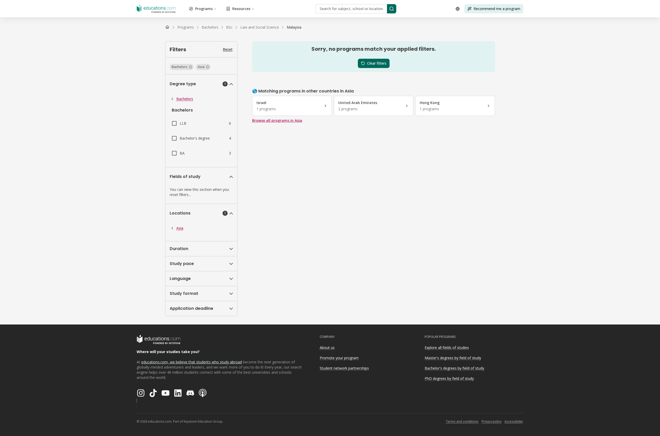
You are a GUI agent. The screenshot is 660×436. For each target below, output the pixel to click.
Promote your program (339, 357)
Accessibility (514, 421)
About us (327, 347)
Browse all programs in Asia (277, 120)
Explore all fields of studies (447, 347)
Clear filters (376, 63)
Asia (179, 228)
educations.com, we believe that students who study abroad (191, 362)
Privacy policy (491, 421)
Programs (204, 8)
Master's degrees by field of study (453, 357)
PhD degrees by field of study (449, 378)
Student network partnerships (344, 368)
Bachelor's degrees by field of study (454, 368)
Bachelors (184, 98)
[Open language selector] (457, 8)
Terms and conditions (462, 421)
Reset (228, 49)
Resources (241, 8)
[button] (182, 67)
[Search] (391, 8)
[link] (294, 27)
